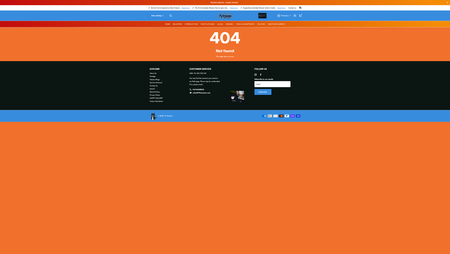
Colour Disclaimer (156, 101)
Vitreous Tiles (191, 24)
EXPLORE (155, 69)
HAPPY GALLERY (156, 98)
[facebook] (260, 75)
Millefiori (177, 24)
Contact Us (154, 86)
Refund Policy (155, 92)
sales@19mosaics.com (201, 93)
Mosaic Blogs (155, 79)
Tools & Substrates (245, 24)
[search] (171, 15)
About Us (153, 73)
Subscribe (263, 92)
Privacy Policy (155, 95)
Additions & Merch (276, 24)
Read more (186, 8)
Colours (261, 24)
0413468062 (198, 89)
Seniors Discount (156, 82)
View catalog (156, 16)
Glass (220, 24)
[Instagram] (255, 75)
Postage (153, 76)
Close (447, 2)
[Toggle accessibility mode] (300, 7)
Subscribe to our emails (263, 79)
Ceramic (229, 24)
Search (152, 89)
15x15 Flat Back (208, 24)
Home (167, 24)
